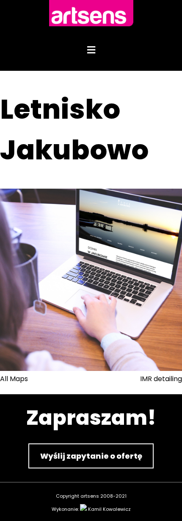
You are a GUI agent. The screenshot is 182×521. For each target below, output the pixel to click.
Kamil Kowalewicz (109, 509)
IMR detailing (161, 379)
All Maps (14, 379)
